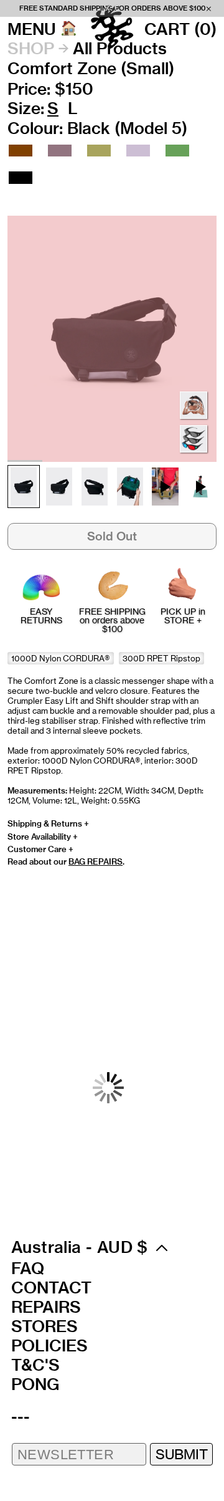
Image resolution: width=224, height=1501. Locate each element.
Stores (44, 1326)
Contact (51, 1288)
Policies (49, 1346)
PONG (35, 1384)
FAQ (27, 1268)
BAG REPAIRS (95, 861)
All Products (120, 48)
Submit (182, 1454)
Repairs (46, 1307)
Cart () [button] (180, 29)
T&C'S (35, 1365)
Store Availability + (42, 837)
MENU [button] (31, 29)
